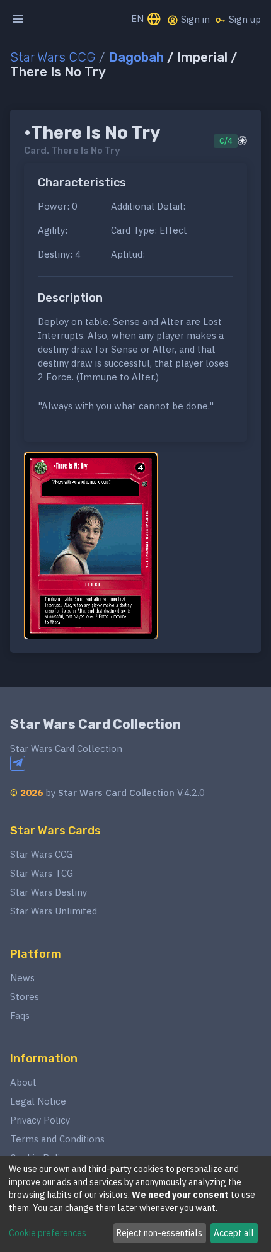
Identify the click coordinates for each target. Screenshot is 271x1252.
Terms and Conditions (57, 1139)
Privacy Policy (40, 1120)
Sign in (194, 19)
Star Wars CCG (53, 57)
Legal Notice (38, 1101)
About (23, 1082)
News (22, 978)
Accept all (234, 1233)
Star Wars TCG (41, 873)
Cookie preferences (47, 1233)
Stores (24, 997)
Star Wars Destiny (48, 892)
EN (138, 19)
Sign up (243, 19)
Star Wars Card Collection (95, 724)
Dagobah (136, 57)
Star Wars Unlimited (53, 911)
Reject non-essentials (159, 1233)
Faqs (20, 1016)
